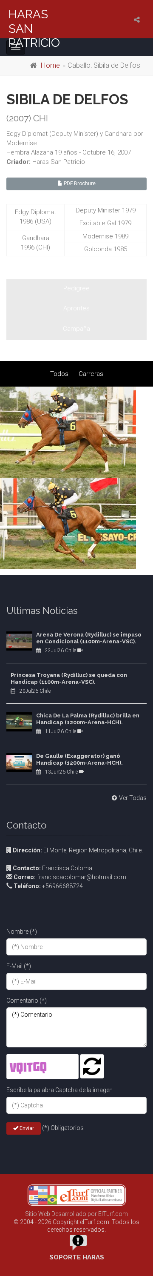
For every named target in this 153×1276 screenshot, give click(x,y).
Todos (59, 374)
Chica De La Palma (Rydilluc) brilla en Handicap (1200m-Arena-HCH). (87, 718)
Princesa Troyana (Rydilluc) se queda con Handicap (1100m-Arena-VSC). (69, 678)
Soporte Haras (76, 1257)
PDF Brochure (79, 183)
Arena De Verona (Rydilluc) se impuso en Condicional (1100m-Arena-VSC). (89, 638)
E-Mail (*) (18, 966)
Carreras (91, 374)
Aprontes (76, 308)
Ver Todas (133, 797)
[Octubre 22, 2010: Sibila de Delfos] (76, 432)
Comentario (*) (26, 1000)
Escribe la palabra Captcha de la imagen (59, 1090)
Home (50, 65)
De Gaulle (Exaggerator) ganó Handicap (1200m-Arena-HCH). (79, 759)
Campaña (76, 329)
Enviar (26, 1128)
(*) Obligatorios (63, 1127)
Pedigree (76, 288)
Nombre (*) (21, 931)
